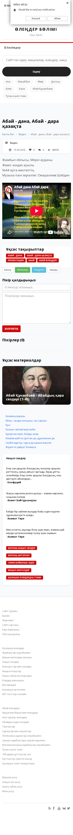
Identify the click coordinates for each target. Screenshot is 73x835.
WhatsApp (22, 269)
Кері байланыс (11, 629)
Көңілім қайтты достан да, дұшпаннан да (30, 438)
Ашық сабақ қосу (12, 786)
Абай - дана (15, 255)
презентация (16, 260)
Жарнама (7, 620)
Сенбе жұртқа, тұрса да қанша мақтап (28, 442)
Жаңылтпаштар (11, 671)
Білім (8, 88)
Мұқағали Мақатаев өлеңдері (20, 712)
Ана (8, 81)
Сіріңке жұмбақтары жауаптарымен (23, 740)
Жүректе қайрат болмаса (21, 447)
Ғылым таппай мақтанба (20, 429)
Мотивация (9, 685)
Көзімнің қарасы (15, 416)
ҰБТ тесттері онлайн (14, 694)
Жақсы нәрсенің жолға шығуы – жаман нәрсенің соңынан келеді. (34, 495)
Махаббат (24, 81)
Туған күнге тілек (16, 96)
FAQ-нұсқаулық (11, 634)
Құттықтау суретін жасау (17, 758)
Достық (55, 81)
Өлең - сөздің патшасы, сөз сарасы (26, 420)
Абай (31, 260)
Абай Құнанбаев (43, 88)
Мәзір (10, 5)
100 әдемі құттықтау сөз (16, 754)
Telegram (39, 269)
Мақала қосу (9, 777)
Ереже (6, 615)
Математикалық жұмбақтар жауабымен (26, 745)
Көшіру (54, 269)
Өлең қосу (8, 791)
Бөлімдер (13, 47)
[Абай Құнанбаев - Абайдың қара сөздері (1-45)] (36, 385)
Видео (22, 134)
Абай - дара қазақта (39, 255)
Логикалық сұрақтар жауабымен (21, 735)
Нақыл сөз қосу (11, 782)
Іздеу (36, 71)
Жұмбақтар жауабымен (16, 652)
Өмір (40, 81)
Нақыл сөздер (10, 662)
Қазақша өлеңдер (13, 648)
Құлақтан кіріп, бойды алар (22, 434)
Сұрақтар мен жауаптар (16, 731)
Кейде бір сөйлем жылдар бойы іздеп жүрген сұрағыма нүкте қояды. (33, 513)
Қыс (8, 425)
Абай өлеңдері (48, 260)
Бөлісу (7, 269)
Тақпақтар (8, 726)
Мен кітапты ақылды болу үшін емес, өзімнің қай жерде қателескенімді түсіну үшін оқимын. (35, 531)
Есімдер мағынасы (13, 680)
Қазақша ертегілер (13, 689)
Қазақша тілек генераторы (18, 763)
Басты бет (8, 134)
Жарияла (11, 328)
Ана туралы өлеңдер (14, 717)
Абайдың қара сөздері (15, 722)
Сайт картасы (10, 625)
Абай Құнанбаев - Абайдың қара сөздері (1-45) (35, 397)
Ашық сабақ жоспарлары (17, 675)
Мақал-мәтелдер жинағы (17, 657)
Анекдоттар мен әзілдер (16, 666)
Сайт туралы (9, 611)
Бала (22, 88)
